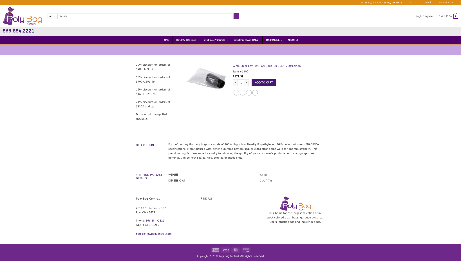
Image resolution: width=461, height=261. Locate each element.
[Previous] (190, 78)
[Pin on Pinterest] (255, 93)
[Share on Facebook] (236, 93)
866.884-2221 (155, 220)
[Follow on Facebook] (457, 3)
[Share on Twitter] (242, 93)
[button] (424, 16)
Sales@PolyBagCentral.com (154, 233)
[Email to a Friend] (249, 93)
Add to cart (264, 82)
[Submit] (236, 16)
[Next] (222, 78)
